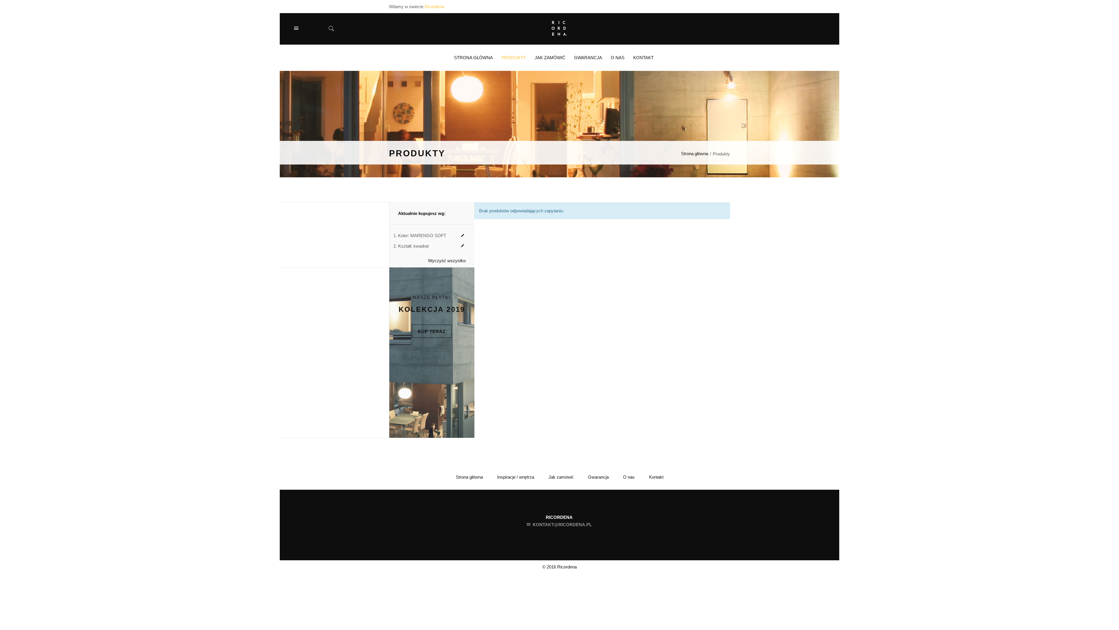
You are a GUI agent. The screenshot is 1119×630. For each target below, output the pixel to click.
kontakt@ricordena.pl (562, 524)
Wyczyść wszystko (447, 260)
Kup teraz (432, 331)
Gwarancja (598, 477)
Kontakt (656, 477)
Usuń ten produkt (463, 236)
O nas (629, 477)
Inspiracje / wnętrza (515, 477)
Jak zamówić (561, 477)
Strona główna (694, 153)
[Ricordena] (559, 28)
